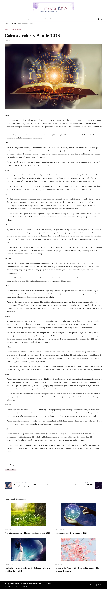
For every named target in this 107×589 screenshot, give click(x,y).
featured (7, 29)
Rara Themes (8, 586)
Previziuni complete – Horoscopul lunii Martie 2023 (27, 533)
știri (21, 29)
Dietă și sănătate (48, 19)
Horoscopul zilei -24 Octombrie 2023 (71, 533)
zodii (13, 469)
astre (8, 469)
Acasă (8, 19)
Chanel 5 (17, 584)
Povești (27, 19)
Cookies (92, 585)
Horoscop (18, 19)
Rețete (36, 19)
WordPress (23, 586)
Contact (100, 585)
